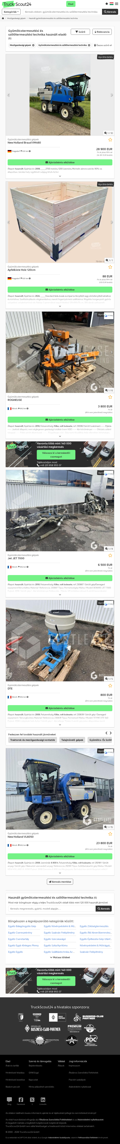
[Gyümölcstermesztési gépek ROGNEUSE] (60, 352)
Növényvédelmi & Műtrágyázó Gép (99, 945)
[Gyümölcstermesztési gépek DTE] (60, 640)
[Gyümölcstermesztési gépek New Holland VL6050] (60, 789)
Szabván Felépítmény (91, 951)
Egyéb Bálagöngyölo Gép (22, 926)
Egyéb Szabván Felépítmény (59, 932)
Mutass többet (61, 957)
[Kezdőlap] (3, 18)
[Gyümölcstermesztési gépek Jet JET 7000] (60, 510)
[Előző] (8, 95)
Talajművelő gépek (72, 739)
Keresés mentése (61, 881)
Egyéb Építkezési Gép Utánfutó (97, 939)
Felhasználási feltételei (88, 1137)
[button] (116, 4)
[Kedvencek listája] (106, 4)
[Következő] (111, 95)
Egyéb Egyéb (15, 951)
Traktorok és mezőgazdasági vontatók (32, 739)
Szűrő (81, 31)
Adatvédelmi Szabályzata (59, 1137)
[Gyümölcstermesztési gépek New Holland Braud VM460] (60, 95)
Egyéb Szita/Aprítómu (56, 945)
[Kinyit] (60, 176)
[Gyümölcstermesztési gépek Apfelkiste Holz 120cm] (60, 222)
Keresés (111, 11)
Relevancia (103, 31)
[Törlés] (33, 45)
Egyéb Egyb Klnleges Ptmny (23, 945)
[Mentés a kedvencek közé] (110, 140)
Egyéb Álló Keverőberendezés (96, 932)
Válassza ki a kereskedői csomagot (56, 454)
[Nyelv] (111, 4)
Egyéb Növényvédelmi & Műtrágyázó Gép (66, 926)
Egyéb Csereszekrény (20, 932)
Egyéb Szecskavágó (55, 939)
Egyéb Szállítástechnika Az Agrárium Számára (68, 951)
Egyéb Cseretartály (18, 939)
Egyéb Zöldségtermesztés (94, 926)
